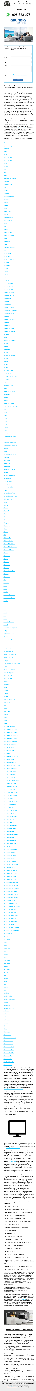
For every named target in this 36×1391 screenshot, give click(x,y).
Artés (5, 169)
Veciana (6, 1023)
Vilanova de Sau (8, 1044)
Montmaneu (7, 565)
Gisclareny (7, 424)
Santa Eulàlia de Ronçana (11, 897)
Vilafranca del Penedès (10, 1038)
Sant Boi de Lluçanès (9, 747)
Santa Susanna (8, 933)
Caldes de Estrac (8, 232)
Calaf (5, 226)
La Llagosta (7, 466)
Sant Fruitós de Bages (10, 783)
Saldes (5, 720)
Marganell (6, 511)
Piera (5, 646)
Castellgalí (6, 316)
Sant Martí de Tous (9, 819)
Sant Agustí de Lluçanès (10, 729)
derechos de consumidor (13, 1148)
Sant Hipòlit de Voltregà (10, 786)
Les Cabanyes (8, 478)
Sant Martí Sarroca (9, 822)
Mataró (5, 529)
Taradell (6, 966)
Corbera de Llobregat (9, 355)
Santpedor (6, 936)
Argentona (6, 166)
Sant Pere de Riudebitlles (11, 834)
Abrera (5, 143)
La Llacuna (7, 463)
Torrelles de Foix (8, 996)
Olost (5, 604)
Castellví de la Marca (9, 328)
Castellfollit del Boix (9, 313)
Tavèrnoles (7, 969)
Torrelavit (6, 993)
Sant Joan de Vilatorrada (10, 795)
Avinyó (5, 175)
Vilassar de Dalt (8, 1056)
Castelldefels (7, 304)
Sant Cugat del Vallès (10, 759)
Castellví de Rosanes (9, 331)
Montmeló (6, 568)
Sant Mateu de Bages (10, 828)
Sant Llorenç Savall (9, 813)
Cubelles (6, 358)
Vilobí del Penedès (9, 1062)
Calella (5, 238)
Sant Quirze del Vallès (10, 855)
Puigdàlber (6, 684)
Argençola (6, 163)
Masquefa (6, 523)
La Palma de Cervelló (9, 634)
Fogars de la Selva (9, 403)
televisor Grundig (19, 110)
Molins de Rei (7, 538)
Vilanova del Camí (9, 1047)
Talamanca (7, 963)
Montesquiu (7, 556)
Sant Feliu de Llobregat (10, 774)
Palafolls (6, 625)
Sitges (5, 945)
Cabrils (5, 223)
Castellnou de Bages (9, 319)
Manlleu (6, 505)
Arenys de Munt (8, 160)
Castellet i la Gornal (9, 307)
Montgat (6, 559)
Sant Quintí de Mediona (10, 849)
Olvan (5, 607)
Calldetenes (7, 241)
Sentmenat (7, 939)
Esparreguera (7, 373)
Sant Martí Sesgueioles (10, 825)
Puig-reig (6, 681)
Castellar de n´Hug (9, 286)
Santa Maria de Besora (10, 909)
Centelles (6, 334)
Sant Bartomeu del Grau (10, 741)
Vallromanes (7, 1020)
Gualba (5, 433)
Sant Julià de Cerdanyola (10, 801)
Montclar (6, 553)
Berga (5, 208)
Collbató (6, 346)
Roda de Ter (7, 702)
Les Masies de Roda (9, 493)
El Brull (6, 367)
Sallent (5, 723)
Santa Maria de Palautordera (11, 927)
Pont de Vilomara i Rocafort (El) (12, 663)
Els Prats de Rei (8, 370)
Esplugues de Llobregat (10, 376)
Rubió (5, 708)
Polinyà (6, 660)
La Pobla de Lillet (8, 657)
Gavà (5, 415)
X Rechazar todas (23, 1387)
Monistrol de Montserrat (10, 547)
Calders (6, 229)
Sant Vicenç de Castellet (10, 870)
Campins (6, 250)
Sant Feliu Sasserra (9, 777)
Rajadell (6, 690)
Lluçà (5, 490)
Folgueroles (7, 394)
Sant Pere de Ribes (9, 831)
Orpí (5, 616)
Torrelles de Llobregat (9, 999)
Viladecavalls (7, 1035)
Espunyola (6, 379)
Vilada (5, 1029)
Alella (5, 151)
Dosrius (6, 361)
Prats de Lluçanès (9, 672)
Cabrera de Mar (8, 220)
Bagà (5, 187)
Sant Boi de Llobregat (10, 744)
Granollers (6, 430)
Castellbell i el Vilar (9, 295)
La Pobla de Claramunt (10, 654)
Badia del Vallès (8, 184)
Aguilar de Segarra (9, 146)
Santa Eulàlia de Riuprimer (11, 894)
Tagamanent (7, 960)
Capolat (6, 268)
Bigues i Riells (8, 211)
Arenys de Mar (8, 157)
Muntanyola (7, 577)
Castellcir (6, 301)
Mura (5, 580)
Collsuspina (7, 349)
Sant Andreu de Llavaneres (11, 735)
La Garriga (6, 457)
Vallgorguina (7, 1014)
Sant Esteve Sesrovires (10, 768)
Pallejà (5, 630)
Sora (5, 951)
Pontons (6, 666)
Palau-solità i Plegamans (10, 627)
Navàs (5, 586)
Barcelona (6, 199)
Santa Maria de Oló (9, 924)
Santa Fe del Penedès (10, 900)
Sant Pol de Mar (8, 846)
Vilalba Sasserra (8, 1041)
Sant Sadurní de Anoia (10, 861)
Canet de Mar (7, 253)
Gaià (5, 409)
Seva (5, 942)
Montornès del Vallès (9, 571)
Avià (5, 172)
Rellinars (6, 693)
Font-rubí (6, 400)
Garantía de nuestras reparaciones (13, 1089)
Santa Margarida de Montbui (11, 903)
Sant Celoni (7, 753)
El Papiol (6, 637)
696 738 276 (21, 14)
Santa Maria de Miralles (10, 921)
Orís (5, 610)
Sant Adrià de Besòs (9, 726)
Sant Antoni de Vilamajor (10, 738)
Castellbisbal (7, 298)
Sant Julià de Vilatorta (10, 804)
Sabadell (6, 714)
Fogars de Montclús (9, 391)
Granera (6, 427)
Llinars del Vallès (8, 487)
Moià (5, 535)
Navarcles (6, 583)
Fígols (5, 388)
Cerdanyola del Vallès (10, 340)
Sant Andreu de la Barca (10, 732)
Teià (5, 975)
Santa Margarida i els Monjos (12, 906)
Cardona (6, 274)
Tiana (5, 981)
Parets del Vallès (8, 640)
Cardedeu (6, 271)
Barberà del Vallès (9, 196)
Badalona (6, 181)
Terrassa (6, 978)
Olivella (6, 601)
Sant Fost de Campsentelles (11, 780)
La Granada (7, 460)
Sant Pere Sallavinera (10, 843)
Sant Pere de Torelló (9, 837)
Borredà (6, 214)
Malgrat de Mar (8, 499)
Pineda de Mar (8, 649)
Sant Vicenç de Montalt (10, 873)
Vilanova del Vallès (9, 1050)
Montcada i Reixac (9, 550)
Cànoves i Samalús (9, 259)
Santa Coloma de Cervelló (11, 885)
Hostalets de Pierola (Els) (11, 445)
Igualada (6, 448)
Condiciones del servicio (20, 75)
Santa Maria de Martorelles (11, 915)
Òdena (5, 589)
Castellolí (6, 322)
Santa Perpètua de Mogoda (11, 930)
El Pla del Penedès (9, 651)
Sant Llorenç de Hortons (10, 810)
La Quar (6, 472)
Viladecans (7, 1032)
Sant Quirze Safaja (9, 858)
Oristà (5, 613)
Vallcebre (6, 1011)
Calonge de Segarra (9, 247)
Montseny (6, 574)
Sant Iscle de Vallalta (9, 789)
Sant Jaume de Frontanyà (11, 792)
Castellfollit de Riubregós (10, 310)
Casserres (6, 280)
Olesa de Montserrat (9, 598)
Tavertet (6, 972)
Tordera (6, 987)
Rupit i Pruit (7, 711)
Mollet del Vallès (8, 541)
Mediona (6, 532)
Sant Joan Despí (8, 798)
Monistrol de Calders (9, 544)
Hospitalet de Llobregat (10, 442)
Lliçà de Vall (7, 484)
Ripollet (6, 696)
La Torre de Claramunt (10, 475)
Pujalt (5, 687)
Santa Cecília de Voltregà (11, 882)
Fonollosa (6, 397)
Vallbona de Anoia (8, 1008)
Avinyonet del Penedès (10, 178)
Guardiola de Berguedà (10, 436)
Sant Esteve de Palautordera (12, 765)
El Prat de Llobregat (9, 669)
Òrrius (5, 619)
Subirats (6, 954)
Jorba (5, 451)
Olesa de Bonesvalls (9, 595)
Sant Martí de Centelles (10, 816)
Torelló (5, 990)
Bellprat (6, 205)
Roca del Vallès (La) (9, 699)
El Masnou (7, 520)
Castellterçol (7, 325)
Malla (5, 502)
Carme (5, 277)
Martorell (6, 514)
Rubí (5, 705)
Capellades (7, 265)
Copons (6, 352)
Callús (5, 244)
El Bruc (6, 364)
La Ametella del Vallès (10, 454)
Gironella (6, 421)
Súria (5, 957)
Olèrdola (6, 592)
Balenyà (6, 190)
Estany (5, 382)
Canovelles (7, 256)
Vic (4, 1026)
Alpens (5, 154)
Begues (6, 202)
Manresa (6, 508)
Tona (5, 984)
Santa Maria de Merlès (10, 918)
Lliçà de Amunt (8, 481)
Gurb (5, 439)
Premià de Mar (8, 678)
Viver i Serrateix (8, 1065)
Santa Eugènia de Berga (10, 891)
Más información (12, 1387)
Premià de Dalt (8, 675)
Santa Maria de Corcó (10, 912)
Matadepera (7, 526)
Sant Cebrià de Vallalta (10, 750)
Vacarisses (7, 1005)
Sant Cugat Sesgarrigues (10, 762)
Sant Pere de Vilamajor (10, 840)
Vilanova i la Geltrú (9, 1053)
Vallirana (6, 1017)
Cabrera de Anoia (8, 217)
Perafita (6, 643)
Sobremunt (7, 948)
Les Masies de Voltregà (10, 496)
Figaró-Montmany (8, 385)
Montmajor (6, 562)
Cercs (5, 337)
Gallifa (5, 412)
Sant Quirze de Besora (10, 852)
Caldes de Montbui (9, 235)
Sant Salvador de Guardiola (11, 867)
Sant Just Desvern (9, 807)
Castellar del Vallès (9, 292)
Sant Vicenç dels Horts (10, 876)
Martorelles (7, 517)
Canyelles (6, 262)
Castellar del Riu (8, 289)
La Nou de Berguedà (9, 469)
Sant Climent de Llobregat (11, 756)
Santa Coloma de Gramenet (11, 888)
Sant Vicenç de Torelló (10, 879)
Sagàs (5, 717)
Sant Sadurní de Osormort (11, 864)
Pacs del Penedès (9, 622)
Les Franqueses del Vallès (11, 406)
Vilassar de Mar (8, 1059)
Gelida (5, 418)
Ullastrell (6, 1002)
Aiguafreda (7, 148)
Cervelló (6, 343)
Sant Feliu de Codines (10, 771)
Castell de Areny (8, 283)
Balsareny (6, 193)
